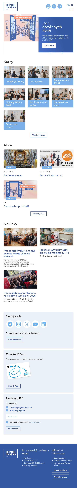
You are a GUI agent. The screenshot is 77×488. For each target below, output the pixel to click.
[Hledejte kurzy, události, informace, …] (60, 6)
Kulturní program (17, 410)
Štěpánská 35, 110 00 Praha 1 (34, 463)
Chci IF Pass (13, 386)
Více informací (14, 339)
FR (68, 5)
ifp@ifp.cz (27, 458)
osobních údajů (34, 422)
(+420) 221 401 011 (30, 460)
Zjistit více (49, 45)
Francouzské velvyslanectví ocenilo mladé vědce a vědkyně (19, 253)
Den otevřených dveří (16, 206)
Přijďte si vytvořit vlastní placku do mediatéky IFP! (54, 251)
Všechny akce (38, 213)
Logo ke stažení (59, 458)
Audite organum (13, 175)
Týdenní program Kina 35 (21, 407)
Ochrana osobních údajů (63, 460)
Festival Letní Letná (51, 175)
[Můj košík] (48, 6)
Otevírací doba (60, 470)
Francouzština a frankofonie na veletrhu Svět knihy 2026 (20, 294)
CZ (71, 5)
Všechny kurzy (38, 135)
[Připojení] (54, 6)
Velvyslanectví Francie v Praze (62, 464)
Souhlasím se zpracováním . (25, 422)
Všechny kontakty (30, 465)
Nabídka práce (60, 477)
